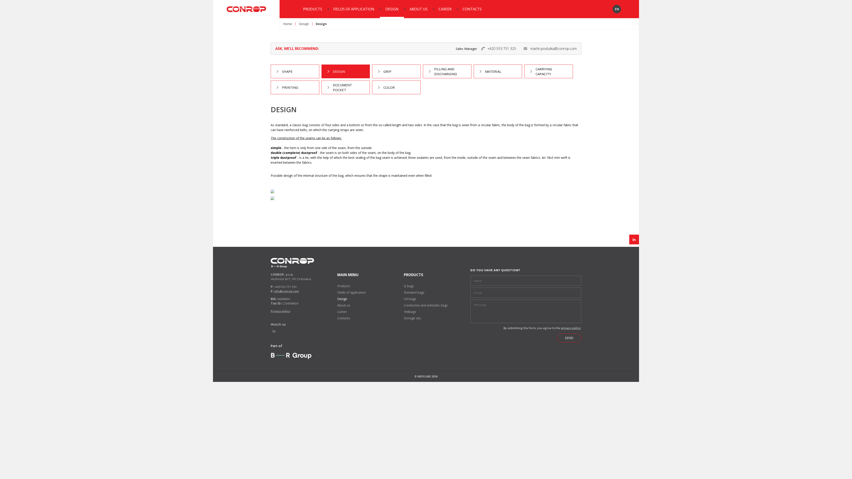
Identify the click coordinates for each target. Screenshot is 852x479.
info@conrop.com (286, 291)
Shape (287, 71)
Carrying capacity (544, 71)
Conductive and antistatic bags (426, 305)
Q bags (409, 286)
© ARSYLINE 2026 (426, 376)
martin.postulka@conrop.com (553, 48)
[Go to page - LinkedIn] (634, 239)
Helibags (410, 312)
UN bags (410, 299)
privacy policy (571, 328)
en (617, 9)
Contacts (472, 9)
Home (287, 24)
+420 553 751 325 (501, 48)
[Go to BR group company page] (291, 355)
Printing (290, 87)
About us (419, 9)
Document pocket (342, 87)
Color (389, 87)
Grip (387, 71)
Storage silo (412, 318)
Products (312, 9)
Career (445, 9)
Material (493, 71)
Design (391, 9)
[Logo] (292, 263)
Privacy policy (280, 311)
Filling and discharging (445, 71)
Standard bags (414, 292)
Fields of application (353, 9)
